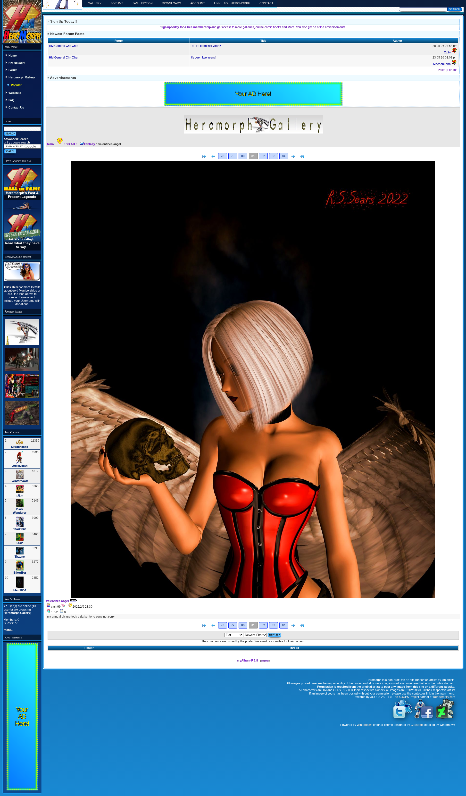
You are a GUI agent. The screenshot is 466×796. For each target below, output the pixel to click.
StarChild (19, 529)
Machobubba (442, 64)
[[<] (204, 156)
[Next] (293, 156)
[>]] (302, 156)
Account (197, 3)
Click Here (11, 287)
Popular (16, 85)
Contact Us (16, 107)
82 (263, 156)
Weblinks (14, 93)
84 (283, 156)
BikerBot (20, 572)
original (265, 660)
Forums (117, 3)
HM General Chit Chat (63, 46)
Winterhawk (20, 481)
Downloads (171, 3)
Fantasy (89, 144)
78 (222, 156)
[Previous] (213, 156)
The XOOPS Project (406, 697)
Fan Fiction (143, 3)
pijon (20, 495)
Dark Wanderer (19, 511)
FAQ (11, 100)
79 (232, 156)
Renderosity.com (444, 697)
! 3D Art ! (70, 144)
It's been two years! (203, 57)
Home (12, 55)
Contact (266, 3)
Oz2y (447, 52)
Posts (441, 70)
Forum (12, 70)
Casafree (417, 725)
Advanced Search (16, 139)
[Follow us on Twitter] (402, 718)
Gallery (94, 3)
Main (50, 144)
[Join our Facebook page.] (424, 718)
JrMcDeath (19, 466)
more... (8, 630)
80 (243, 156)
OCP (20, 543)
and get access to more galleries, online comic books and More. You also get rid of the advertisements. (253, 27)
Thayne (20, 556)
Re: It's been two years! (206, 46)
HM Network (16, 63)
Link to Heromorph (232, 3)
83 (273, 156)
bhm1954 (19, 590)
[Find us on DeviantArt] (445, 718)
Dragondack (19, 447)
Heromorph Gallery (21, 77)
